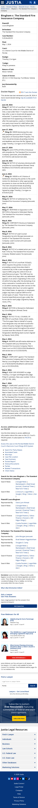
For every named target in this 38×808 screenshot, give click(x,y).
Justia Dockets (22, 523)
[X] (26, 779)
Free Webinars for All (10, 614)
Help (19, 794)
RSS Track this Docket (29, 92)
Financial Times (28, 486)
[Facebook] (15, 779)
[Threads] (20, 779)
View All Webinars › (19, 658)
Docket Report (10, 461)
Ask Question (19, 606)
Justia (22, 774)
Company (19, 790)
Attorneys (8, 455)
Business (6, 744)
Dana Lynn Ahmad (22, 502)
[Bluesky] (23, 779)
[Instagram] (17, 779)
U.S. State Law (8, 758)
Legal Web (28, 492)
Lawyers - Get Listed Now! (19, 691)
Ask (35, 494)
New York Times (22, 489)
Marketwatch (20, 484)
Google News (21, 482)
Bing (24, 494)
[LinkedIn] (9, 779)
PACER (27, 438)
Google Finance (22, 516)
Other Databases (9, 762)
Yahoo (30, 494)
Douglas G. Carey (22, 543)
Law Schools (7, 748)
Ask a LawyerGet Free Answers (8, 595)
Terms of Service (19, 797)
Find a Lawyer (7, 677)
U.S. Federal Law (9, 753)
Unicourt (20, 492)
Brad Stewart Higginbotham (26, 539)
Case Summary (10, 459)
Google (18, 494)
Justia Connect (19, 783)
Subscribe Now (19, 718)
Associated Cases (11, 452)
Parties (7, 466)
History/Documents (12, 464)
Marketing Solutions (10, 767)
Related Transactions (12, 468)
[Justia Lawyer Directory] (29, 779)
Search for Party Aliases (13, 450)
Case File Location (11, 457)
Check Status (9, 471)
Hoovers (26, 518)
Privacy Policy (19, 801)
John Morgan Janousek (24, 536)
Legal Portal (19, 787)
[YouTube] (12, 779)
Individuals (6, 739)
